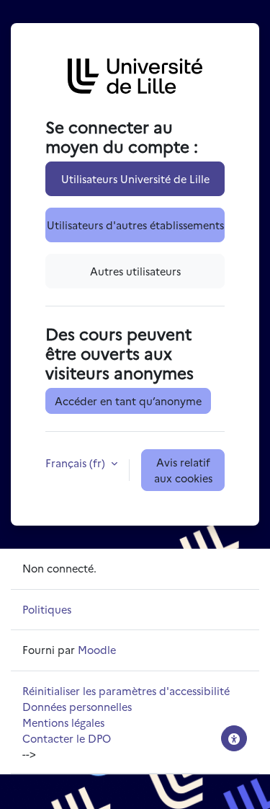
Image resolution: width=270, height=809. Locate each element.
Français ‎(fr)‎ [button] (76, 462)
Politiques (46, 608)
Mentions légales (63, 722)
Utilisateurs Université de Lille (135, 178)
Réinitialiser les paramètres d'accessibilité (126, 690)
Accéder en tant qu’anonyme (128, 400)
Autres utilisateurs (135, 270)
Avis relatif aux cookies (183, 469)
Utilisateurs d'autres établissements (135, 224)
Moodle (97, 649)
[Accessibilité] (234, 738)
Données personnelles (77, 706)
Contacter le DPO (66, 738)
